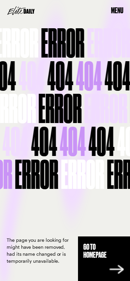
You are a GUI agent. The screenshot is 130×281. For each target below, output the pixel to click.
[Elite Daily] (21, 10)
